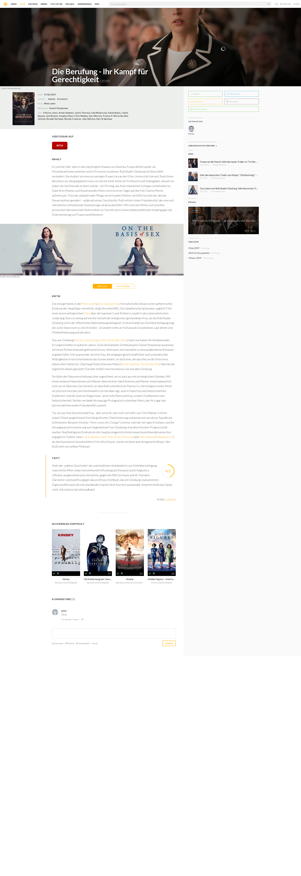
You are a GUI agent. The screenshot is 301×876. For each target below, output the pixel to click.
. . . (104, 3)
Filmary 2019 (194, 258)
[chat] (276, 4)
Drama (51, 99)
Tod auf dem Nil (149, 364)
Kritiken (32, 4)
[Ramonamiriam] (191, 129)
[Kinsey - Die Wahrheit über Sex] (66, 550)
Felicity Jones (82, 340)
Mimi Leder (89, 303)
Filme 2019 (193, 248)
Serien (44, 4)
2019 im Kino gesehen (199, 253)
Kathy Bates (146, 437)
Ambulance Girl (164, 437)
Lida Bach (170, 499)
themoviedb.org (13, 88)
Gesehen (196, 94)
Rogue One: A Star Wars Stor (109, 340)
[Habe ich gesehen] (54, 573)
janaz (64, 610)
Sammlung (233, 101)
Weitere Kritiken (195, 121)
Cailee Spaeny (91, 437)
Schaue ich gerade (199, 109)
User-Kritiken (123, 286)
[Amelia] (130, 550)
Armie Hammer (130, 364)
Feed (97, 4)
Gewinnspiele (85, 4)
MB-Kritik (102, 286)
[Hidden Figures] (162, 550)
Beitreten (285, 4)
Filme (22, 4)
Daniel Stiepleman (58, 108)
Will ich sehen (234, 94)
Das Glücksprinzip (109, 303)
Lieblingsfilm (197, 101)
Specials (70, 4)
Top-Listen (56, 4)
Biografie (62, 99)
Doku (87, 313)
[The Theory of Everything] (98, 550)
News (14, 4)
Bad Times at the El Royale (117, 437)
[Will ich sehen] (58, 573)
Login (296, 4)
